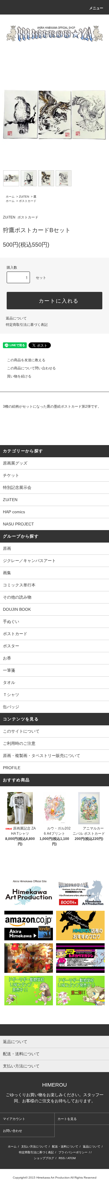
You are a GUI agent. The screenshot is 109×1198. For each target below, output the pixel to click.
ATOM (71, 1158)
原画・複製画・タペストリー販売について (41, 755)
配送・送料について (65, 1146)
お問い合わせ (12, 1130)
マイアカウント (14, 1119)
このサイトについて (21, 731)
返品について (16, 318)
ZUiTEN (24, 196)
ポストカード (27, 201)
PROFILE (11, 767)
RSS (62, 1158)
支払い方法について (34, 1146)
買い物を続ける (19, 376)
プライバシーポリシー (72, 1152)
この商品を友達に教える (26, 360)
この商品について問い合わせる (31, 368)
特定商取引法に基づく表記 (27, 325)
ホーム (10, 196)
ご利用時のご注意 (19, 743)
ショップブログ (44, 1158)
